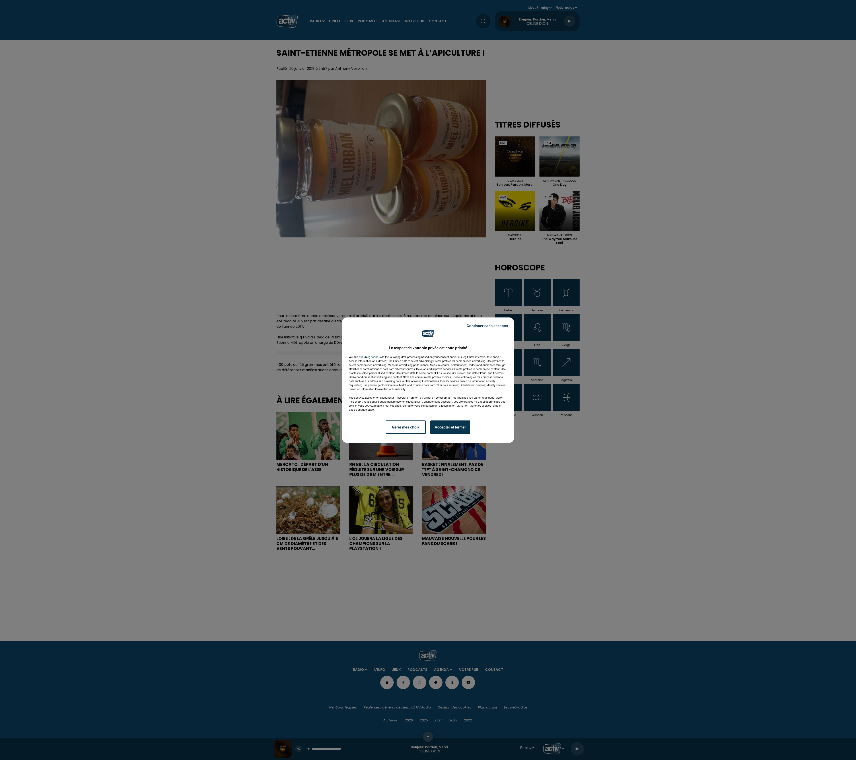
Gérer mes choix (406, 427)
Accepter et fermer (450, 427)
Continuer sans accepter (487, 325)
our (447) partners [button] (370, 357)
